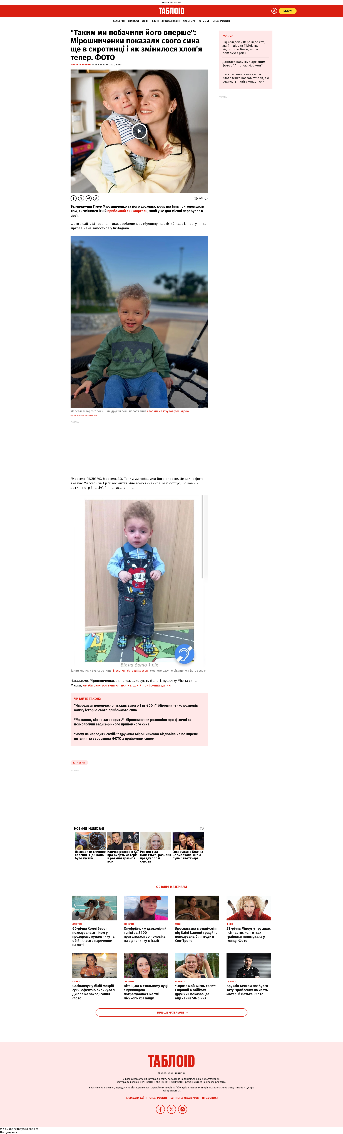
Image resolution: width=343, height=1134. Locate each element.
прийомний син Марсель (127, 211)
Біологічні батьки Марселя (131, 670)
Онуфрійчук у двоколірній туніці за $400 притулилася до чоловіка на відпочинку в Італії (145, 935)
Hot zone (204, 21)
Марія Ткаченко (81, 64)
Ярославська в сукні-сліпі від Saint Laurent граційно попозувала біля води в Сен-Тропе (196, 935)
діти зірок (79, 762)
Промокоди (210, 1098)
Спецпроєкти (221, 21)
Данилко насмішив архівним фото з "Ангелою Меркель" (243, 63)
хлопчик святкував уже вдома (168, 411)
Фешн (145, 21)
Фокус (227, 36)
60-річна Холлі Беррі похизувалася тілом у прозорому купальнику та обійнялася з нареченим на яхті (93, 937)
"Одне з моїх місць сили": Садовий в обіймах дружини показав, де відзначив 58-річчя (195, 992)
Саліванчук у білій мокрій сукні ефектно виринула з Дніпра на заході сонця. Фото (93, 992)
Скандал (133, 21)
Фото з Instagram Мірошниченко (84, 415)
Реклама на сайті (135, 1098)
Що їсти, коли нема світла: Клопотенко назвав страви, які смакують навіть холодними (245, 77)
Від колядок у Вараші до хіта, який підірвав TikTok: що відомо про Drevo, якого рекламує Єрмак (243, 47)
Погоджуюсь (8, 1132)
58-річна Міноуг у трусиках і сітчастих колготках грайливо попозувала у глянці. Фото (249, 935)
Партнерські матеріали (184, 1098)
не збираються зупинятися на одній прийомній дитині (127, 685)
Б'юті (155, 21)
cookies (34, 1129)
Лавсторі (189, 21)
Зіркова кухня (170, 21)
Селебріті (119, 21)
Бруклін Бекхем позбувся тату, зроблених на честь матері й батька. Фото (247, 990)
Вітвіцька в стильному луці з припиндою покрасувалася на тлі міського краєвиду (146, 992)
